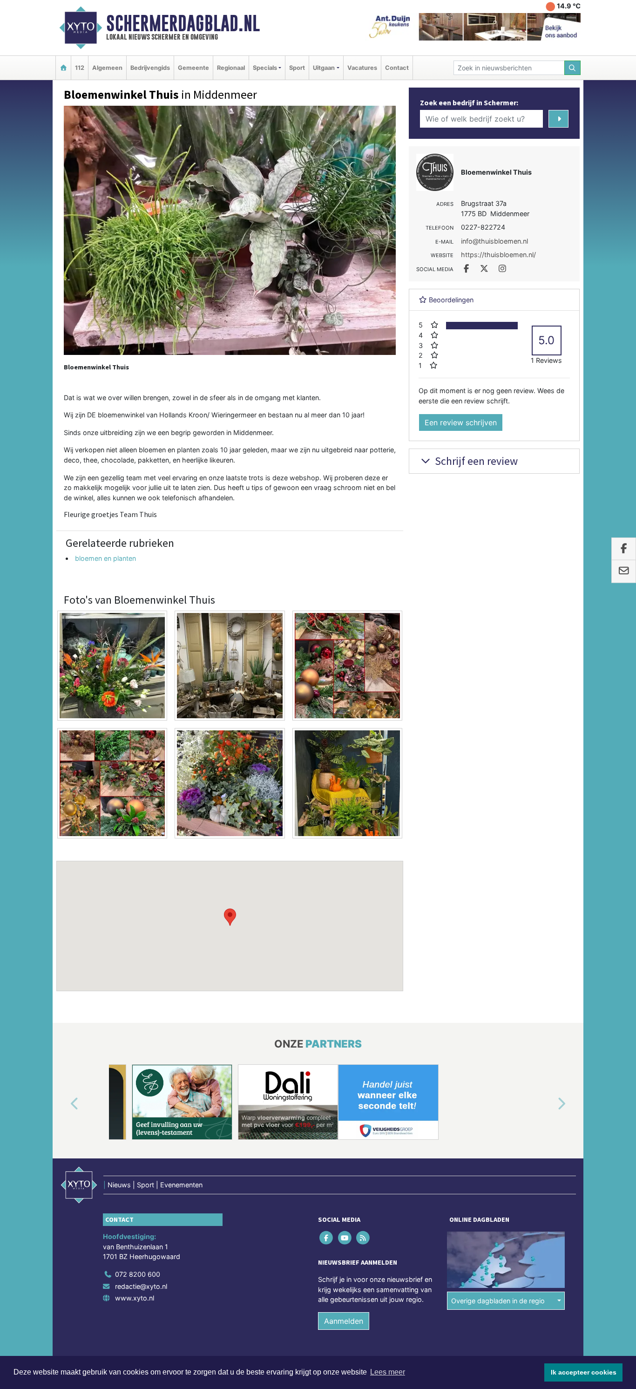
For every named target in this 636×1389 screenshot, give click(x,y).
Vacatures (362, 67)
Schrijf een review (475, 461)
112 (79, 67)
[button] (230, 917)
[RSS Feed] (363, 1237)
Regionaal (231, 67)
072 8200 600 (137, 1274)
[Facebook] (327, 1237)
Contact (397, 67)
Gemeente (193, 67)
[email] (624, 571)
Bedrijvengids (150, 67)
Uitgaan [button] (324, 67)
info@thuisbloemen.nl (494, 241)
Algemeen (107, 67)
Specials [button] (265, 67)
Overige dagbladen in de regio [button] (498, 1301)
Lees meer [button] (387, 1372)
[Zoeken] (572, 68)
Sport (297, 67)
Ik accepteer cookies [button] (583, 1372)
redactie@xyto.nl (141, 1286)
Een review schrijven (461, 422)
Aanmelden (343, 1321)
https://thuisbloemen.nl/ (498, 255)
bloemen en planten (105, 558)
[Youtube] (345, 1237)
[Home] (63, 68)
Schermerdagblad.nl (183, 23)
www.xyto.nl (134, 1298)
